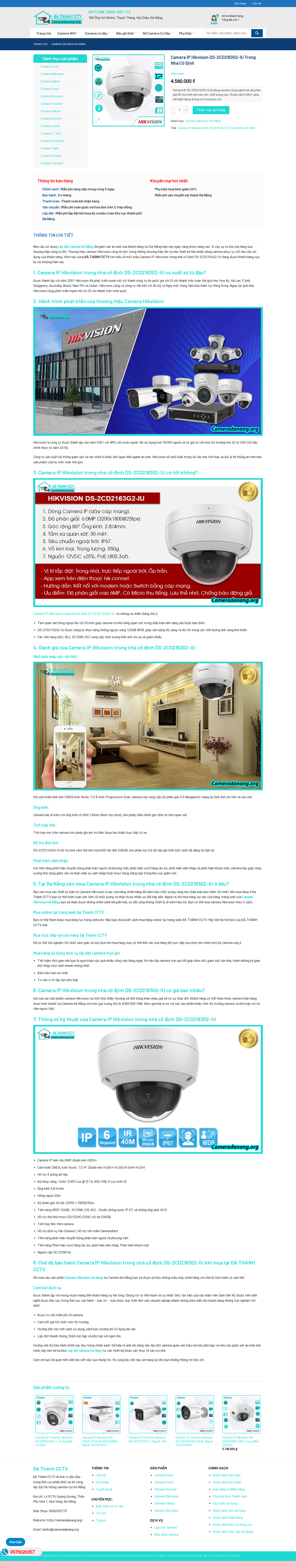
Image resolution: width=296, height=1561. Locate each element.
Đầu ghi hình (125, 33)
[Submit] (257, 33)
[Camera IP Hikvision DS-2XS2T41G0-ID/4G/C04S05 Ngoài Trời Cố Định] (101, 1414)
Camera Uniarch (51, 156)
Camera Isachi (50, 126)
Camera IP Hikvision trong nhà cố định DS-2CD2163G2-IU (74, 614)
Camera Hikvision (52, 74)
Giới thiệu (240, 3)
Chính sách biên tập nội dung (233, 1532)
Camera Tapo (50, 148)
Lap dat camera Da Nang (85, 1351)
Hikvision (177, 74)
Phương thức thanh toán (230, 1496)
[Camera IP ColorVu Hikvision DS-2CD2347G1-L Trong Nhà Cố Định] (54, 1414)
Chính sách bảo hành (227, 1482)
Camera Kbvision (52, 96)
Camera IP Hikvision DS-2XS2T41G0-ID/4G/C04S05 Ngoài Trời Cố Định (100, 1441)
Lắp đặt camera (165, 1527)
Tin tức (101, 1513)
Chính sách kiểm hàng (228, 1518)
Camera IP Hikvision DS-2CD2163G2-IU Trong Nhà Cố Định (216, 128)
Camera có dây (96, 33)
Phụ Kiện (185, 33)
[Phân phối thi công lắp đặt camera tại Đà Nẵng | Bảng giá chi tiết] (57, 17)
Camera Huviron (51, 118)
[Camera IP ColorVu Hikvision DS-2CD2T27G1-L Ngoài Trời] (148, 1414)
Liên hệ (256, 3)
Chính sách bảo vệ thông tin (232, 1525)
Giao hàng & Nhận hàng (229, 1489)
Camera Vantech (52, 163)
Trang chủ (43, 33)
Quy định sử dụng (225, 1503)
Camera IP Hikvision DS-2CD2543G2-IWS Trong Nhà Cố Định (240, 1441)
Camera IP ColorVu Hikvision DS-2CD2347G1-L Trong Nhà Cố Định (54, 1441)
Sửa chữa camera (166, 1534)
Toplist (101, 1520)
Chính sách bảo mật (227, 1475)
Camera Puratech (52, 141)
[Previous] (33, 1425)
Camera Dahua (50, 81)
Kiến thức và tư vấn (109, 1506)
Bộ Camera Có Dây (156, 33)
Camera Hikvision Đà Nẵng (68, 44)
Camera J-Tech (51, 133)
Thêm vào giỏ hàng (211, 110)
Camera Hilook (50, 111)
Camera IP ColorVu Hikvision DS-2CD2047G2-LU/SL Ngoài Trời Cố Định (194, 1441)
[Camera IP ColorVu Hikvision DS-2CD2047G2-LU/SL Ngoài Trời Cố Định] (195, 1414)
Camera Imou (50, 89)
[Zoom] (97, 122)
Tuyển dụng (104, 1489)
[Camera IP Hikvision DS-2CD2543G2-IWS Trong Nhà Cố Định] (241, 1414)
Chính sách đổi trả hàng (229, 1511)
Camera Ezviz (50, 66)
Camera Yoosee (51, 104)
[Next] (263, 1425)
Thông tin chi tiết (53, 235)
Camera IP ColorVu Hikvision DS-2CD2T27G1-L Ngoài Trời (147, 1439)
